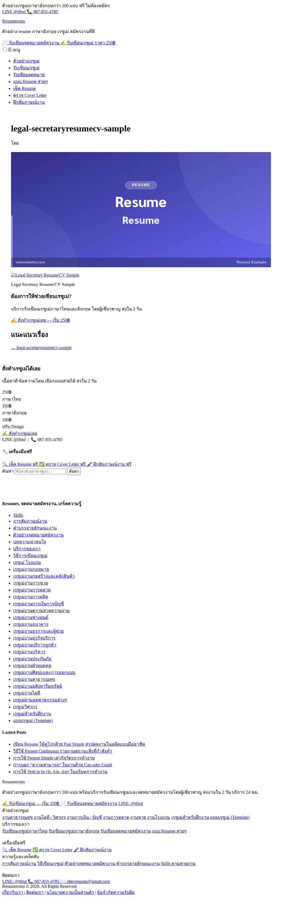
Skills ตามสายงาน (178, 863)
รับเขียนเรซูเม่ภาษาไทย (24, 831)
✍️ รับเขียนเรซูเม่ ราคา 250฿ (87, 42)
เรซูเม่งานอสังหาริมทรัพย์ (37, 686)
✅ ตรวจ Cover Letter (62, 464)
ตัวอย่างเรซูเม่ (26, 61)
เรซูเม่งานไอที (26, 693)
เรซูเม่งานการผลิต (30, 596)
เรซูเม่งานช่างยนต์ (30, 617)
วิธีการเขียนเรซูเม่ (30, 555)
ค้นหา (8, 471)
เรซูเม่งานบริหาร (29, 651)
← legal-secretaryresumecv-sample (41, 347)
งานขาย (138, 817)
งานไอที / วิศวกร (50, 817)
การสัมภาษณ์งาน (30, 521)
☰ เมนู (14, 49)
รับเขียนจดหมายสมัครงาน (126, 831)
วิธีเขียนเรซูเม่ (50, 863)
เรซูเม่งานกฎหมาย (31, 569)
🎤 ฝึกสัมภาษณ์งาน (109, 464)
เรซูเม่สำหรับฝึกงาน (32, 713)
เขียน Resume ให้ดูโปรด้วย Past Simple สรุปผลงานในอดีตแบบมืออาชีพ (79, 744)
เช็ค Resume (24, 88)
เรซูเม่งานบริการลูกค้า (34, 645)
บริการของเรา (26, 548)
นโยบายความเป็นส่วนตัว (70, 892)
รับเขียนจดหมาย (29, 74)
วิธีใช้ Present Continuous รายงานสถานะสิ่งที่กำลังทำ (62, 751)
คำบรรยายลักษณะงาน (35, 528)
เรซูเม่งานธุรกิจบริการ (34, 638)
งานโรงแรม (158, 817)
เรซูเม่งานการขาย (30, 583)
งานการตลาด (116, 817)
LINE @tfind (14, 11)
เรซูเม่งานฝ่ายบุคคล (32, 665)
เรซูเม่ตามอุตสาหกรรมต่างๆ (40, 700)
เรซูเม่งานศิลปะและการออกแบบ (44, 672)
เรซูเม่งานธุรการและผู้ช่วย (38, 631)
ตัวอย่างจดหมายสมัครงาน (38, 535)
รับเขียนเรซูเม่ (26, 67)
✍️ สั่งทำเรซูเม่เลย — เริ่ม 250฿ (40, 320)
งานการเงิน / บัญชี (84, 817)
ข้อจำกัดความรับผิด (116, 892)
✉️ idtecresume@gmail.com (85, 881)
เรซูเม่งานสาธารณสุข (34, 679)
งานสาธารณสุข (17, 817)
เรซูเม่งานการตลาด (32, 590)
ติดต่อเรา (35, 892)
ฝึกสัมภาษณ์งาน (29, 102)
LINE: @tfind (130, 803)
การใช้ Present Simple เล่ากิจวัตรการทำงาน (54, 758)
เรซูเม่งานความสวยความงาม (41, 610)
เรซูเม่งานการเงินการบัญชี (38, 603)
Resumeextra (13, 21)
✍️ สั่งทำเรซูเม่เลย (19, 433)
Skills (18, 515)
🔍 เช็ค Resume (20, 464)
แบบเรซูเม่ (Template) (33, 720)
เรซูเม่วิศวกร (25, 706)
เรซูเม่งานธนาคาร (30, 624)
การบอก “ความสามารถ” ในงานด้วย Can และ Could (62, 764)
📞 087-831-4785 (42, 11)
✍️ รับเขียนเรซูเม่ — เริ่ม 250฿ (31, 803)
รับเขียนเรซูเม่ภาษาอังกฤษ (73, 831)
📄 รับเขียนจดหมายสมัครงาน (31, 42)
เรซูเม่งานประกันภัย (32, 658)
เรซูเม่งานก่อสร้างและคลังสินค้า (44, 576)
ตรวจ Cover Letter (30, 95)
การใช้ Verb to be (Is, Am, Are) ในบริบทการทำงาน (60, 771)
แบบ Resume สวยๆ (30, 81)
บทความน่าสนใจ (29, 541)
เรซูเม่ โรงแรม (27, 562)
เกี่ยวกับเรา (12, 892)
